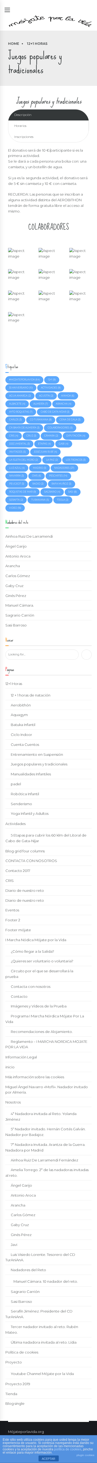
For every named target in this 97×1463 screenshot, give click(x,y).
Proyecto (13, 1362)
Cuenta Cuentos (25, 744)
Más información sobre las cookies (34, 1077)
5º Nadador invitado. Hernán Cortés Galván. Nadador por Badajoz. (45, 1132)
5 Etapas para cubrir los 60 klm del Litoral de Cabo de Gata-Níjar (45, 838)
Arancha (63, 403)
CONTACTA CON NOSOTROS (31, 861)
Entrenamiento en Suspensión (37, 754)
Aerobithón (21, 705)
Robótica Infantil (25, 794)
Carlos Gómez (17, 576)
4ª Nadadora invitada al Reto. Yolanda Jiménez (41, 1116)
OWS (36, 475)
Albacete (17, 403)
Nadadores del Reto (28, 1270)
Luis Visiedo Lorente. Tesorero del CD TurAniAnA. (40, 1257)
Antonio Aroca (17, 556)
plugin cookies (85, 1455)
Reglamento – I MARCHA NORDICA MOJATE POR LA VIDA (46, 1044)
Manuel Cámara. (19, 605)
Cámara (51, 435)
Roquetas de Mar (22, 491)
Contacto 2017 (17, 870)
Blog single (15, 1403)
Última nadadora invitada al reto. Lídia (44, 1342)
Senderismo (21, 804)
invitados (17, 451)
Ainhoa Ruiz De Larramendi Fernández (44, 1160)
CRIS (9, 880)
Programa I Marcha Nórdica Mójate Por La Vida (44, 1019)
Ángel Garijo (16, 546)
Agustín (46, 395)
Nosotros (13, 1102)
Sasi (72, 491)
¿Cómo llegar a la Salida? (32, 951)
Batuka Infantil (23, 725)
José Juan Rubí (45, 451)
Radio (38, 483)
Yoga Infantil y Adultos (29, 813)
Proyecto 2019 (17, 1384)
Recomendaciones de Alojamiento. (42, 1031)
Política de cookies (21, 1352)
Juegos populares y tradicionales (39, 764)
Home (13, 44)
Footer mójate (18, 930)
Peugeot (16, 483)
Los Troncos (76, 460)
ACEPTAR (48, 1458)
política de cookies (67, 1449)
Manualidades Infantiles (31, 774)
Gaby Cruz (14, 586)
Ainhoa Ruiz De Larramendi (29, 536)
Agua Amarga (20, 395)
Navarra (16, 475)
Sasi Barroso (16, 625)
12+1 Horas (37, 44)
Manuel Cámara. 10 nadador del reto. (45, 1281)
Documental (19, 443)
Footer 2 (12, 920)
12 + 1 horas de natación (30, 695)
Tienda (11, 1394)
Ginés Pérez (15, 595)
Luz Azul (17, 468)
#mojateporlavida (24, 379)
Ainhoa (67, 395)
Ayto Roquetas (21, 411)
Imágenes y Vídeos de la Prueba (39, 1006)
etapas (44, 443)
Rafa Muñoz (61, 483)
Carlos (15, 419)
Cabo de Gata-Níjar (55, 411)
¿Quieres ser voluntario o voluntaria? (42, 961)
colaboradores (60, 427)
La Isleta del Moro (23, 460)
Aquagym (19, 715)
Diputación (75, 435)
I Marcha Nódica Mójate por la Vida (35, 940)
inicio (10, 1067)
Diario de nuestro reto (24, 890)
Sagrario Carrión (19, 615)
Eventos (12, 910)
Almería (40, 403)
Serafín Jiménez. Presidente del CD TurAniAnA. (38, 1314)
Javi (14, 1244)
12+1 (52, 379)
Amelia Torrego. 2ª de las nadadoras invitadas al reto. (47, 1173)
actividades (51, 387)
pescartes (58, 475)
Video (15, 508)
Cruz (31, 435)
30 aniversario (21, 387)
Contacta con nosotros (30, 986)
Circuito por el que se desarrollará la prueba (39, 974)
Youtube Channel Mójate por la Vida (42, 1374)
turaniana (40, 499)
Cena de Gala (70, 419)
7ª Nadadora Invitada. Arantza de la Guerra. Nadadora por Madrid (45, 1147)
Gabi (63, 443)
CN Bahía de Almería (24, 427)
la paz (52, 460)
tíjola (62, 499)
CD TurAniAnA (41, 419)
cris (13, 435)
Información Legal (21, 1057)
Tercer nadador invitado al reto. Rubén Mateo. (41, 1329)
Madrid (39, 468)
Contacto (19, 996)
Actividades (15, 824)
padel (16, 784)
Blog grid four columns (25, 851)
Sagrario (52, 491)
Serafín (16, 499)
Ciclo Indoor (21, 734)
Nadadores (64, 468)
